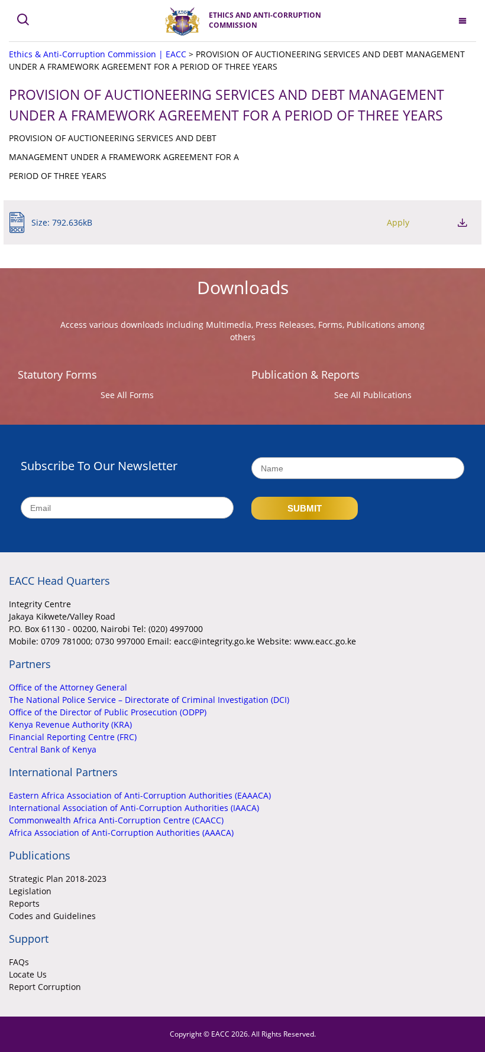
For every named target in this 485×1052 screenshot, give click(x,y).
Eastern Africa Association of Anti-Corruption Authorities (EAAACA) (140, 795)
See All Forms (127, 394)
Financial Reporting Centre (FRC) (73, 736)
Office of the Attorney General (68, 687)
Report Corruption (45, 986)
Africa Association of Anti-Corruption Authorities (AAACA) (121, 832)
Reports (24, 903)
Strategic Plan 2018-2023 (57, 878)
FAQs (19, 962)
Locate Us (28, 974)
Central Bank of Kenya (52, 749)
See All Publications (373, 394)
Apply (398, 222)
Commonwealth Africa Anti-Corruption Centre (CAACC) (116, 820)
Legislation (30, 891)
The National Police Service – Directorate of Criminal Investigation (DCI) (149, 699)
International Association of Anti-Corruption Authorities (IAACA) (134, 807)
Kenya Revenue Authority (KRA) (70, 724)
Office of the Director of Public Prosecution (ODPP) (107, 712)
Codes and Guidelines (52, 915)
